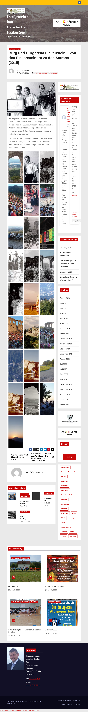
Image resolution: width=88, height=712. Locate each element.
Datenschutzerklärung (64, 700)
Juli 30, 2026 (52, 590)
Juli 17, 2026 (52, 633)
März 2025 (64, 379)
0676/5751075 (34, 679)
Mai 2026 (63, 313)
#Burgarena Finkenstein (41, 73)
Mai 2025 (63, 369)
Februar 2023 (65, 400)
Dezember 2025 (66, 339)
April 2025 (64, 374)
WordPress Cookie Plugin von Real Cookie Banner (19, 710)
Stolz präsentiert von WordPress (17, 701)
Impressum (76, 700)
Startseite (77, 704)
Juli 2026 (63, 303)
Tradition (64, 531)
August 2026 (65, 298)
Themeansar (11, 703)
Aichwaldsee (65, 467)
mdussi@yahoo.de (33, 685)
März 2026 (64, 323)
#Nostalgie (54, 73)
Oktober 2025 (65, 349)
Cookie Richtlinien (66, 704)
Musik (74, 513)
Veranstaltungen (54, 601)
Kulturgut (64, 508)
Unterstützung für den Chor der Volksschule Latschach (68, 264)
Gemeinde (64, 485)
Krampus (64, 499)
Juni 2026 (64, 308)
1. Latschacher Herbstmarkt (55, 586)
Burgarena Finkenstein (68, 472)
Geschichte (24, 494)
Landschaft (64, 513)
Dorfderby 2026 (66, 272)
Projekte (70, 558)
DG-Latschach (25, 70)
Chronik (63, 476)
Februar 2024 (65, 394)
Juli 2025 (63, 364)
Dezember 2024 (66, 384)
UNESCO (73, 531)
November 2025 (66, 344)
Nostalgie (72, 518)
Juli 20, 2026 (15, 635)
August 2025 (65, 359)
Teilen (75, 216)
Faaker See (64, 481)
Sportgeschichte (66, 527)
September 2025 (66, 354)
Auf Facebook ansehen (74, 212)
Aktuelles (15, 558)
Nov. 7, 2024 (24, 506)
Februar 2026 (65, 328)
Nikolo (63, 518)
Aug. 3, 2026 (15, 590)
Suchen (64, 444)
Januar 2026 (65, 334)
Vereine (63, 536)
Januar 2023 (65, 405)
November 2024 (66, 389)
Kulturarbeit (65, 504)
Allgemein (61, 558)
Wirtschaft (73, 536)
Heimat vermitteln (66, 495)
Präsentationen (14, 49)
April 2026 (64, 318)
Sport (63, 522)
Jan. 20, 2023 (25, 521)
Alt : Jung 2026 (65, 247)
